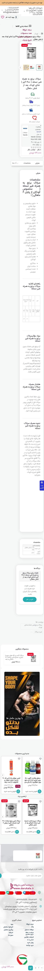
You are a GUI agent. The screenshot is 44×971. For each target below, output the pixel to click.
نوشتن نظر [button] (31, 149)
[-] (41, 968)
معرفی (37, 163)
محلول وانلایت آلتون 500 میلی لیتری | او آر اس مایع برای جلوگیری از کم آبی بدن (32, 780)
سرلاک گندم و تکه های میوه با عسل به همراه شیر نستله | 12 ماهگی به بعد (14, 657)
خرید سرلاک (38, 632)
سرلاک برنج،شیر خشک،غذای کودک (33, 626)
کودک (36, 33)
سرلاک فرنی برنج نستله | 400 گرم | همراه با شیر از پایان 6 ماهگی (11, 823)
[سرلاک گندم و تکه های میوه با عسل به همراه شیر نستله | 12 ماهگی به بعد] (33, 659)
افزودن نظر (29, 599)
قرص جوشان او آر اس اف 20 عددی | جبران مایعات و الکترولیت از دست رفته (11, 780)
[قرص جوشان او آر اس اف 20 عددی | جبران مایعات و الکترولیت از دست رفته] (11, 767)
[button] (30, 968)
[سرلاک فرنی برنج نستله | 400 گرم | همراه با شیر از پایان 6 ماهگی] (11, 810)
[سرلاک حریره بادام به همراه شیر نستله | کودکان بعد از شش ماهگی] (32, 810)
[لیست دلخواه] (3, 17)
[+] (35, 968)
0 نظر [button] (39, 149)
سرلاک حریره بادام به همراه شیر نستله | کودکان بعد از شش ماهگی (33, 823)
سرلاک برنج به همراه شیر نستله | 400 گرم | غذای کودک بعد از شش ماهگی (23, 854)
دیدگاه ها (15, 163)
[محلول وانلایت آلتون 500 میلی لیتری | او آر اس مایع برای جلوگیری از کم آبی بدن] (32, 767)
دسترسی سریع (37, 920)
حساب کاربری (16, 920)
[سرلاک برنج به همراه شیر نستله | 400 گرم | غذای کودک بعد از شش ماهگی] (38, 855)
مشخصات (27, 163)
